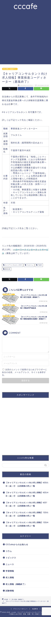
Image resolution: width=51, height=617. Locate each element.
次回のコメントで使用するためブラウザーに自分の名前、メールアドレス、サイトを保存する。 (24, 372)
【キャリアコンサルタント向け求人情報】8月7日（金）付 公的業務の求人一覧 (26, 504)
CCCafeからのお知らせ (17, 544)
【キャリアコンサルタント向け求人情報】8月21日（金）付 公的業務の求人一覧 (27, 484)
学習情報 (10, 571)
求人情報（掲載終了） (9, 69)
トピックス (11, 558)
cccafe (26, 6)
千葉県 (39, 265)
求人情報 (10, 577)
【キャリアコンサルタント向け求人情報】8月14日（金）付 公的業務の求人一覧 (27, 494)
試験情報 (10, 591)
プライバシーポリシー (20, 609)
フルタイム (29, 265)
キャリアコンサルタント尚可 (13, 265)
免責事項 (35, 609)
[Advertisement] (25, 37)
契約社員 (7, 269)
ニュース (10, 564)
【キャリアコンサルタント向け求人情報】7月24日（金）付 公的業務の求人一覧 (27, 524)
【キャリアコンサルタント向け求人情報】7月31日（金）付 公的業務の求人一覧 (27, 514)
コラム (9, 551)
